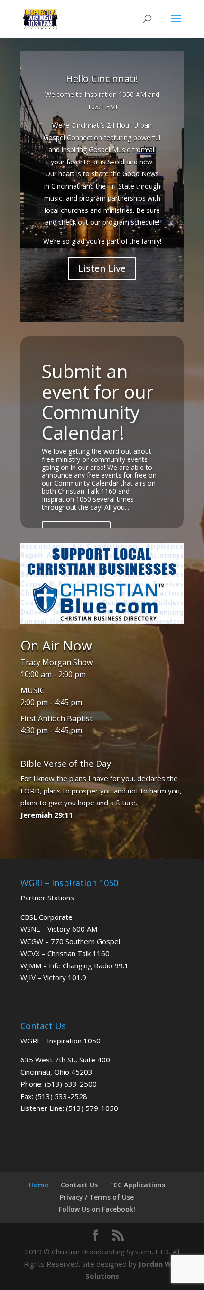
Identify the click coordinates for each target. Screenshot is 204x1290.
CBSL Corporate (46, 917)
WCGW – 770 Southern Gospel (70, 941)
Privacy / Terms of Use (97, 1197)
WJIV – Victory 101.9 (53, 977)
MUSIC (32, 690)
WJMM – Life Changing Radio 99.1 (74, 965)
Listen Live (102, 268)
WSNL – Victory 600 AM (58, 929)
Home (38, 1184)
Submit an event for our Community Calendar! (98, 401)
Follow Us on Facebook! (97, 1209)
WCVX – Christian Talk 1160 (65, 953)
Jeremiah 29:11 (46, 815)
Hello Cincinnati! (102, 78)
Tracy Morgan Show (56, 662)
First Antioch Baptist (56, 718)
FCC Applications (137, 1184)
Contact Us (79, 1184)
